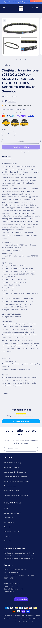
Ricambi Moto (9, 522)
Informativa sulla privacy (12, 463)
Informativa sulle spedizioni (19, 621)
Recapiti (31, 621)
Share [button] (6, 393)
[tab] (6, 157)
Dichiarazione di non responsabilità (16, 495)
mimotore (9, 615)
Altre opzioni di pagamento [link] (21, 152)
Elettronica (8, 527)
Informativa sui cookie (11, 490)
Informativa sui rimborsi (33, 615)
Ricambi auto (8, 517)
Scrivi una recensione (21, 421)
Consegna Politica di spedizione (15, 472)
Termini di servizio (10, 486)
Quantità (4, 129)
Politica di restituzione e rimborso (15, 477)
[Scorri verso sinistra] (16, 59)
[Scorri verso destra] (25, 59)
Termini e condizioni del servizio (30, 618)
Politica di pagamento (11, 467)
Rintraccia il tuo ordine (12, 531)
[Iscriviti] (36, 449)
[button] (4, 8)
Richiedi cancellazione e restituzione (16, 481)
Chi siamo (7, 541)
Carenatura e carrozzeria (12, 513)
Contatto (7, 536)
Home (6, 508)
